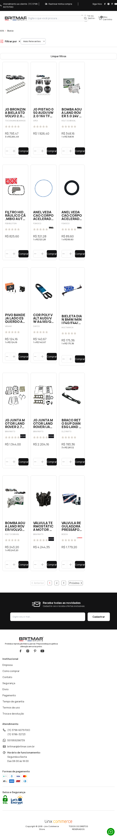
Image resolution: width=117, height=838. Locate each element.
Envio (5, 689)
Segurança (8, 683)
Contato (7, 677)
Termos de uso (11, 707)
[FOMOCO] (51, 227)
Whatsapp (111, 832)
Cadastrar (98, 616)
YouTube (42, 651)
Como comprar (11, 671)
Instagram (28, 651)
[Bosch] (79, 537)
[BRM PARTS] (23, 436)
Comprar (23, 151)
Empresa (7, 665)
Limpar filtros (58, 56)
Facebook (20, 651)
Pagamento (9, 695)
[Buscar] (85, 18)
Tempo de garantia (13, 701)
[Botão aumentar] (14, 151)
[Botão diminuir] (7, 151)
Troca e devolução (13, 713)
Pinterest (35, 651)
